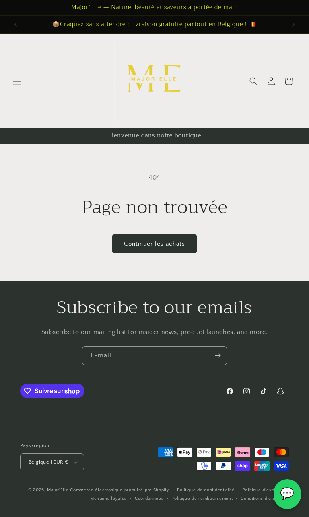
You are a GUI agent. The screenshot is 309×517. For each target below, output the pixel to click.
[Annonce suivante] (293, 24)
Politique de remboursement (202, 498)
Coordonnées (149, 498)
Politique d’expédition (266, 490)
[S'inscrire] (218, 355)
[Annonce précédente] (16, 24)
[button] (17, 81)
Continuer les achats (154, 243)
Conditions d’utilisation (265, 498)
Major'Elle (57, 490)
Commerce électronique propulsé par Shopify (119, 490)
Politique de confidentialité (206, 490)
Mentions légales (108, 498)
